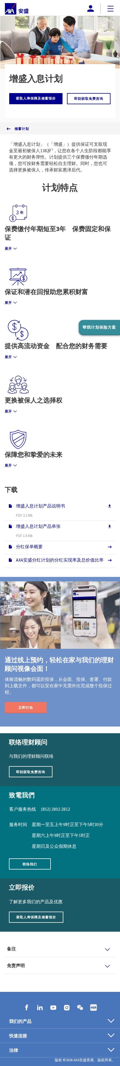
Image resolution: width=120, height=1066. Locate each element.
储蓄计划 (22, 129)
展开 (8, 248)
